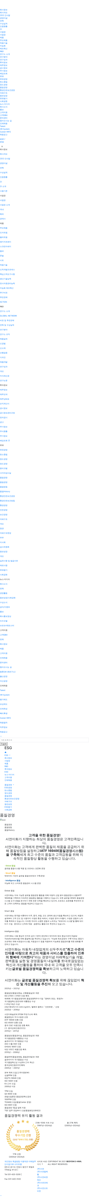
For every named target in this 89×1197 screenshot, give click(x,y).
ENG (2, 142)
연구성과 (3, 59)
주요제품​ (3, 40)
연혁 (2, 21)
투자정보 (3, 62)
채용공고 (3, 134)
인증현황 (3, 26)
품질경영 (3, 87)
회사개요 (3, 12)
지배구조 (3, 93)
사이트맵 (18, 1164)
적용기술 (3, 43)
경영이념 (3, 18)
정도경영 (3, 84)
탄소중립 (3, 82)
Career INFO (5, 132)
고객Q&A (4, 115)
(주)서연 (40, 1169)
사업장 (3, 32)
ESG (2, 76)
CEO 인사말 (5, 15)
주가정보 (3, 71)
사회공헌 (3, 101)
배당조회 (3, 73)
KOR (2, 139)
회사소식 (3, 107)
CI (1, 29)
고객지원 (3, 112)
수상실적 (3, 23)
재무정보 (3, 65)
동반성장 (3, 96)
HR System (5, 129)
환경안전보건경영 (7, 90)
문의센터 (3, 118)
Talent (2, 126)
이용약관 (24, 1161)
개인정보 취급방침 (12, 1161)
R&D (2, 51)
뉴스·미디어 (5, 104)
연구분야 (3, 57)
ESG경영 (3, 79)
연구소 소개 (5, 54)
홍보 (2, 109)
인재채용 (3, 123)
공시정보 (3, 68)
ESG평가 (3, 98)
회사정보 (3, 10)
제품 (2, 37)
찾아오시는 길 (6, 121)
